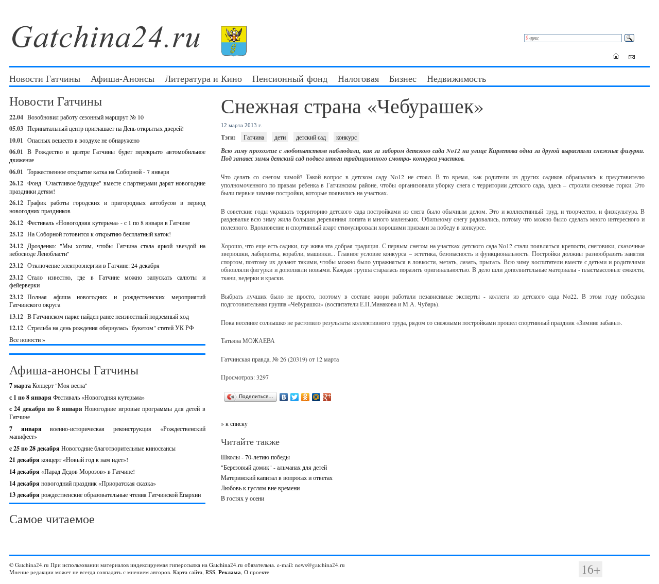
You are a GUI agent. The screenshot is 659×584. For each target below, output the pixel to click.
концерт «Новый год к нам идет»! (68, 459)
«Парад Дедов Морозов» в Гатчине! (72, 471)
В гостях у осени (242, 498)
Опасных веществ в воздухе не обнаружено (83, 140)
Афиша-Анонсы (122, 78)
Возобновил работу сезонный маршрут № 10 (85, 117)
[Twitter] (294, 397)
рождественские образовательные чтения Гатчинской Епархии (105, 494)
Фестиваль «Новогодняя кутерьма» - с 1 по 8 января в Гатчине (108, 222)
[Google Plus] (327, 397)
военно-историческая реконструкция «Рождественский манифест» (107, 432)
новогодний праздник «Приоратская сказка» (82, 483)
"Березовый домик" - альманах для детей (274, 467)
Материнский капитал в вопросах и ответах (277, 477)
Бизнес (403, 78)
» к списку (234, 423)
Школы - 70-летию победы (255, 457)
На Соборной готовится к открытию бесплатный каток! (99, 234)
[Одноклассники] (305, 397)
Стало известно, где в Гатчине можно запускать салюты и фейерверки (107, 281)
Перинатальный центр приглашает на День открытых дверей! (105, 128)
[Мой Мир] (316, 397)
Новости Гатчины (44, 78)
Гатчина (254, 137)
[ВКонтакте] (284, 397)
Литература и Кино (203, 78)
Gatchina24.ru (226, 565)
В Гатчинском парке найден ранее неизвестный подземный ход (108, 316)
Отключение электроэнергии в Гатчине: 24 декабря (93, 265)
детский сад (311, 137)
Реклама (229, 572)
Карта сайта (187, 572)
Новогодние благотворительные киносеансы (92, 448)
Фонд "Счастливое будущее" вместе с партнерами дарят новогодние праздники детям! (107, 187)
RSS (210, 572)
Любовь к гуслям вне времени (260, 488)
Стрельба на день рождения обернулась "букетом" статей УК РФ (110, 327)
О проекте (256, 572)
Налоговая (358, 78)
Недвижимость (456, 78)
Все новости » (27, 339)
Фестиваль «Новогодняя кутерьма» (77, 397)
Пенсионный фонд (289, 78)
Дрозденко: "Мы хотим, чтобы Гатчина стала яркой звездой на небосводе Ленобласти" (107, 250)
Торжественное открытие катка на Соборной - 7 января (98, 171)
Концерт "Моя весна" (48, 385)
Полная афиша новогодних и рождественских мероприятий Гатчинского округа (107, 301)
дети (280, 137)
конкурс (346, 137)
